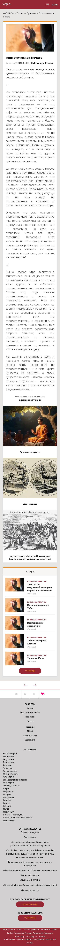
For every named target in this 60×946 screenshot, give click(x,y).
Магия (6, 808)
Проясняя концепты (30, 832)
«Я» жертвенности (30, 890)
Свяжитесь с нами (29, 904)
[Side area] (46, 4)
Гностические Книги (30, 712)
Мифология (8, 791)
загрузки (7, 794)
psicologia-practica (43, 63)
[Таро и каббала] (14, 658)
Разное (6, 803)
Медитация (8, 811)
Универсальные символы (15, 779)
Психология (8, 762)
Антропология (10, 771)
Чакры (6, 788)
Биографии (8, 782)
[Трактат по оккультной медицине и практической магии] (14, 584)
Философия (8, 797)
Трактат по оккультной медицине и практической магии (39, 587)
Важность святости (30, 875)
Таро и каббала (35, 658)
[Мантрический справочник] (14, 623)
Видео (30, 721)
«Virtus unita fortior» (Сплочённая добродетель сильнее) (30, 885)
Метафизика (9, 820)
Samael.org (30, 739)
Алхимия (7, 765)
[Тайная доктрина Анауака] (14, 641)
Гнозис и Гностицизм (13, 814)
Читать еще (30, 671)
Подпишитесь (30, 918)
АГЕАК (30, 731)
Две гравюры (30, 837)
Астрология (8, 776)
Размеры (7, 800)
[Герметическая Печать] (17, 694)
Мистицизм (8, 756)
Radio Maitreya (30, 735)
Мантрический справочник (35, 624)
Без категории (10, 753)
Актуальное (8, 759)
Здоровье (7, 768)
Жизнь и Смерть (10, 774)
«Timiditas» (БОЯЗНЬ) (30, 880)
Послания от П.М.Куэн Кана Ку (17, 817)
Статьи (30, 708)
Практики (30, 716)
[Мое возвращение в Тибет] (14, 605)
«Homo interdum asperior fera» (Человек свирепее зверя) (30, 870)
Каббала (7, 806)
